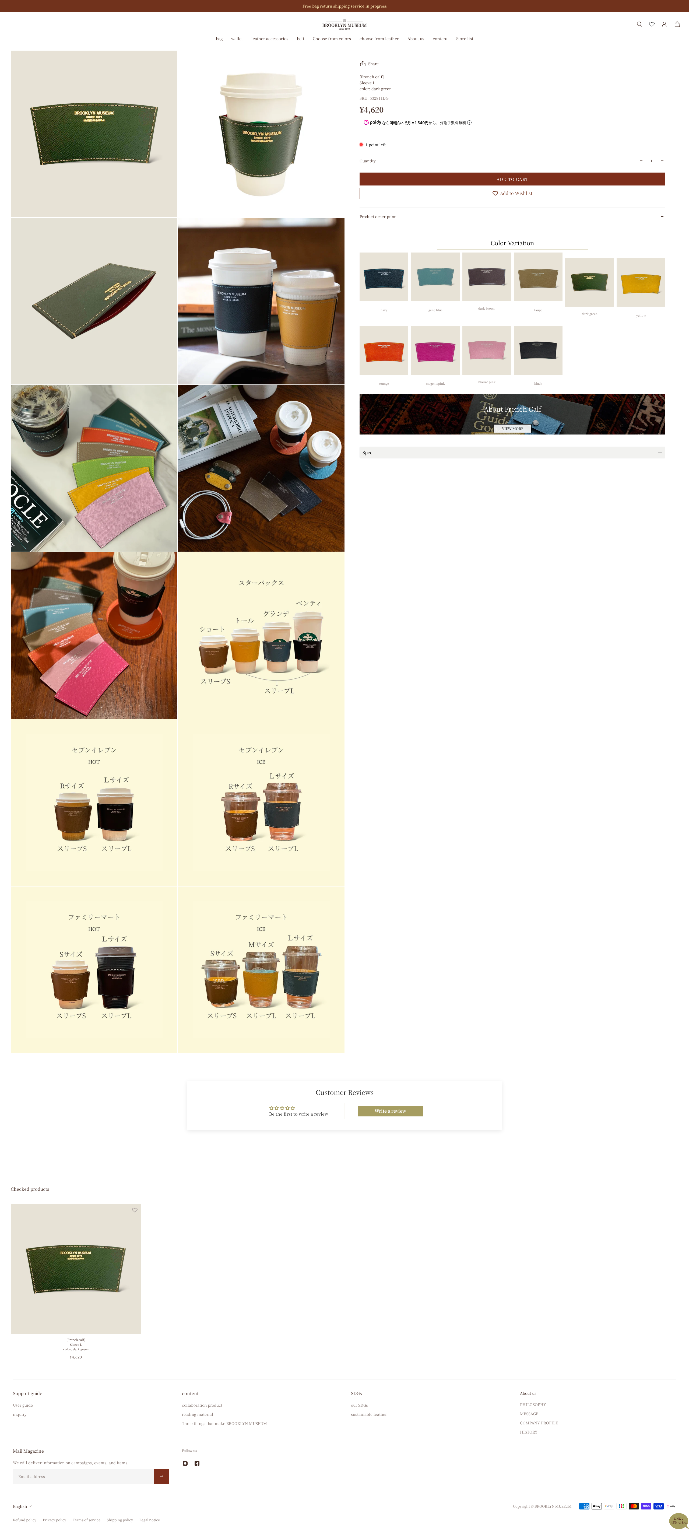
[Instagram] (185, 1463)
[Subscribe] (161, 1476)
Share (373, 63)
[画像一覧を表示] (681, 41)
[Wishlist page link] (652, 24)
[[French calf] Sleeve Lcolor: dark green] (76, 1269)
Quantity (368, 160)
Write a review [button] (390, 1111)
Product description (378, 216)
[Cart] (677, 24)
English (20, 1506)
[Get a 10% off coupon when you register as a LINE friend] (352, 6)
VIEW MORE (512, 428)
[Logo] (344, 24)
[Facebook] (197, 1463)
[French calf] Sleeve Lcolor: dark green (76, 1344)
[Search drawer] (639, 24)
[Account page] (664, 24)
